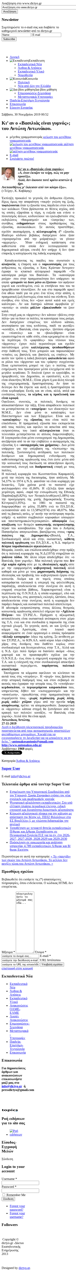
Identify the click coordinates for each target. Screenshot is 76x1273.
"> (31, 741)
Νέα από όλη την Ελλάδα (34, 86)
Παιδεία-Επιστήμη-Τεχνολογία (29, 100)
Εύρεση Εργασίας (21, 107)
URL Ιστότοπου (50, 960)
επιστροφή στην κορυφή (17, 968)
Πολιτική (24, 82)
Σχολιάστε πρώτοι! (22, 158)
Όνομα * (40, 952)
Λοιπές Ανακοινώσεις (19, 1018)
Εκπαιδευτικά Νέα (30, 64)
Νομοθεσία (25, 75)
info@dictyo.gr (20, 776)
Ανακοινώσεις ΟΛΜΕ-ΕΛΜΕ (19, 1009)
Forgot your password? (17, 1207)
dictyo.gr (24, 1268)
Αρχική (14, 57)
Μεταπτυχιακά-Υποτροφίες (35, 96)
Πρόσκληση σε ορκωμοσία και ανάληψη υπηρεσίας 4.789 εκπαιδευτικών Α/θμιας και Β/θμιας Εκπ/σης (40, 846)
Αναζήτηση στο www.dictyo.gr (22, 3)
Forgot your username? (17, 1215)
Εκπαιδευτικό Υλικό (31, 71)
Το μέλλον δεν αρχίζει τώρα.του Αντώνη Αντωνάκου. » (34, 861)
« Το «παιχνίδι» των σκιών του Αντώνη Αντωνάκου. (36, 858)
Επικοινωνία (18, 104)
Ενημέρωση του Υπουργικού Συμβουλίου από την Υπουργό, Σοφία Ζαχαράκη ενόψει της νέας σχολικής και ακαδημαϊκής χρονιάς (40, 795)
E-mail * (45, 956)
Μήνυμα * (8, 952)
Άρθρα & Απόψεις (30, 68)
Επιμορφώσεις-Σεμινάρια (34, 93)
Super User (11, 768)
